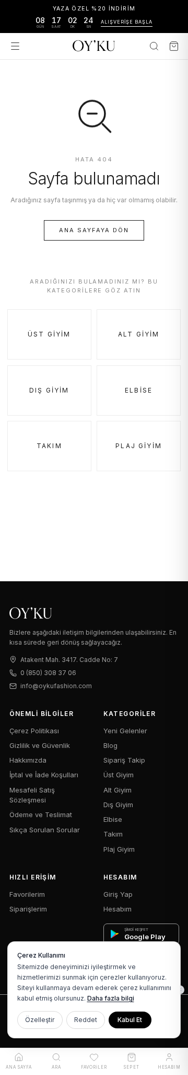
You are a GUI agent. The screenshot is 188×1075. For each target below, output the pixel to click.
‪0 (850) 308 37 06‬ (48, 673)
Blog (110, 745)
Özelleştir (40, 1020)
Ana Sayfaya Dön (94, 230)
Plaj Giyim (138, 446)
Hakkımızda (27, 760)
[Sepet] (174, 46)
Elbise (138, 390)
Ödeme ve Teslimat (40, 814)
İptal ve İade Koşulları (43, 774)
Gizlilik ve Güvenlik (39, 745)
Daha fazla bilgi (110, 998)
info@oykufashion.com (56, 686)
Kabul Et (130, 1020)
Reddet (85, 1020)
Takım (49, 446)
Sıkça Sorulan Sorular (44, 830)
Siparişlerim (28, 909)
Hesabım (117, 909)
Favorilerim (27, 894)
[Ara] (154, 46)
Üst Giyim (49, 334)
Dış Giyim (49, 390)
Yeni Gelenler (125, 730)
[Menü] (15, 46)
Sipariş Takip (124, 760)
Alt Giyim (138, 334)
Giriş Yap (118, 894)
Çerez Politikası (34, 730)
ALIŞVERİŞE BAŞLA (126, 22)
